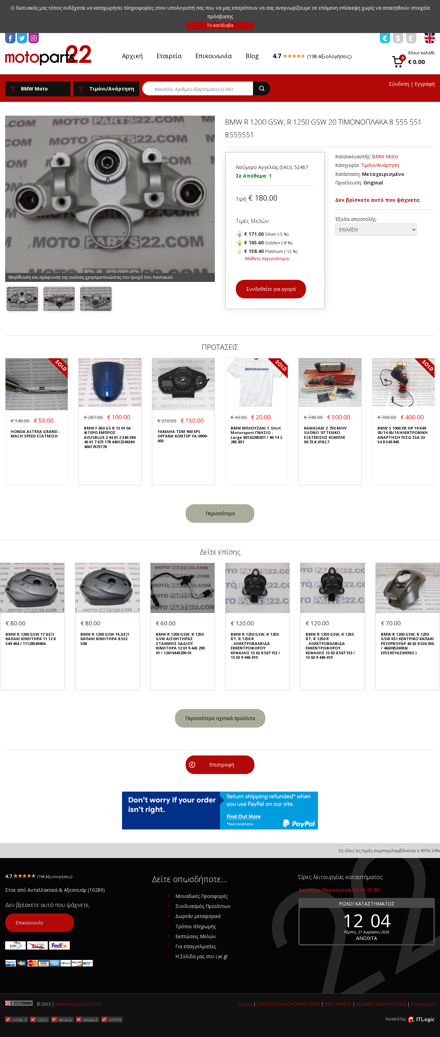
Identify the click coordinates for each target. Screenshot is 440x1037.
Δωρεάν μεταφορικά (198, 916)
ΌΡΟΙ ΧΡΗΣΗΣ (338, 1004)
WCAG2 (65, 1019)
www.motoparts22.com (78, 1004)
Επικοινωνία (213, 56)
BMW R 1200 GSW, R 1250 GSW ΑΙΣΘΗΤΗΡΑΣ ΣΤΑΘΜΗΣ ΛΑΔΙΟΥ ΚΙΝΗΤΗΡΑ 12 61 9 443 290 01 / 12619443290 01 (180, 643)
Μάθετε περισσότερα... (268, 259)
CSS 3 (42, 1019)
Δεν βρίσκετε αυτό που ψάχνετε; (377, 200)
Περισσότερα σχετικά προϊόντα (220, 718)
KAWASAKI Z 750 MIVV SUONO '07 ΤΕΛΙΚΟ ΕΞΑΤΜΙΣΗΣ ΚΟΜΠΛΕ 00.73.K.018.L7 (325, 435)
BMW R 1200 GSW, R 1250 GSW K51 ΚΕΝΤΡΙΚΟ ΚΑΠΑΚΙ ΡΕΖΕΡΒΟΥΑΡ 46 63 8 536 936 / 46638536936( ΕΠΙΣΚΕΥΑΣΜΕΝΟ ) (407, 643)
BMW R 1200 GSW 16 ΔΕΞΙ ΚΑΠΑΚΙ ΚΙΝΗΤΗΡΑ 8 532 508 (104, 639)
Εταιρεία (169, 56)
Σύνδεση (399, 84)
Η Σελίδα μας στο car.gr (201, 956)
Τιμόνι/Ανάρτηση (380, 165)
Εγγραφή (425, 84)
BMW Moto (385, 156)
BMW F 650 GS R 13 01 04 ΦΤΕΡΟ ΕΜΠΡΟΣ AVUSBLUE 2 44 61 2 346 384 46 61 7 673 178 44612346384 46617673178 (109, 437)
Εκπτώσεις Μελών (195, 936)
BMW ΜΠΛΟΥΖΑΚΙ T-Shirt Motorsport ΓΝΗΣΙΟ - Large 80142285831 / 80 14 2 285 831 (256, 435)
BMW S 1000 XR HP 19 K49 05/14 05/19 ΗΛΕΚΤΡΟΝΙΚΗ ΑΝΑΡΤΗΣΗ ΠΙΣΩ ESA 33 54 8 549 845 (402, 435)
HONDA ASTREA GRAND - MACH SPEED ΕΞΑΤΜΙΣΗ (35, 433)
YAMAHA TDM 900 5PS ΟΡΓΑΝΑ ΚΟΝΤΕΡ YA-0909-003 (182, 436)
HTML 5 (19, 1019)
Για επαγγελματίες (195, 946)
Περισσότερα (220, 513)
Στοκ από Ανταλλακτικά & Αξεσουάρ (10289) (55, 890)
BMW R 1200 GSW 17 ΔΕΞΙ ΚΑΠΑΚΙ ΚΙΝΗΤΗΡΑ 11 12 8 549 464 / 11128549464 (30, 639)
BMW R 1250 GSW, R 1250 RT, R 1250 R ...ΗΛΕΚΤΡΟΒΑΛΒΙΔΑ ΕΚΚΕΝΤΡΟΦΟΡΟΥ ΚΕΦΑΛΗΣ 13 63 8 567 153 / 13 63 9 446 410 (255, 646)
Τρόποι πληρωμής (195, 926)
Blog (252, 56)
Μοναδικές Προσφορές (201, 896)
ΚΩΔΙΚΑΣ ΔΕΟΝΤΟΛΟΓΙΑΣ (381, 1004)
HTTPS (115, 1019)
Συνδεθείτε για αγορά (271, 289)
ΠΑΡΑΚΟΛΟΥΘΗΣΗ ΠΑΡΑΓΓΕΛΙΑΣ (288, 1004)
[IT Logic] (421, 1019)
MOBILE (91, 1019)
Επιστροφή (221, 764)
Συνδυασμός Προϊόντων (203, 906)
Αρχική (132, 56)
